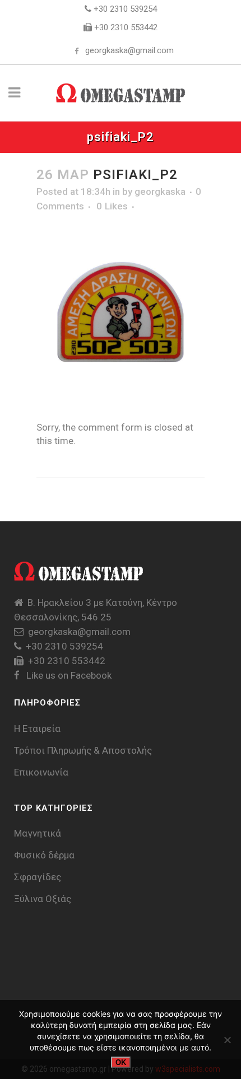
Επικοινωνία (41, 772)
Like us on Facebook (68, 675)
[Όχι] (227, 1039)
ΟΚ (120, 1062)
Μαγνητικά (37, 833)
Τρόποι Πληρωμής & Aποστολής (83, 750)
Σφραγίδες (37, 876)
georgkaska (160, 191)
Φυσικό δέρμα (44, 855)
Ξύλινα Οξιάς (42, 898)
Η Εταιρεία (37, 728)
